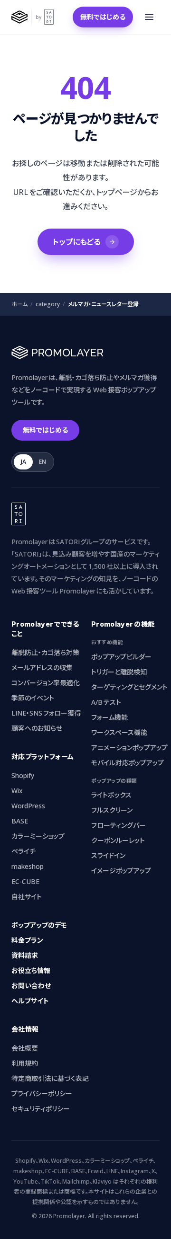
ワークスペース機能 (119, 732)
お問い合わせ (31, 985)
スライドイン (108, 855)
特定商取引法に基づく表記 (50, 1078)
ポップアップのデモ (39, 924)
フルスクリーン (112, 809)
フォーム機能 (109, 717)
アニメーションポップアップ (129, 747)
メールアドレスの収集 (42, 667)
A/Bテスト (106, 702)
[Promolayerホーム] (19, 17)
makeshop (27, 866)
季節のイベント (32, 697)
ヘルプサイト (30, 1000)
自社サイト (26, 896)
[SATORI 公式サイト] (49, 17)
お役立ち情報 (30, 970)
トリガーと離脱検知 (119, 671)
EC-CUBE (25, 881)
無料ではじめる (102, 16)
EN (42, 462)
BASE (19, 820)
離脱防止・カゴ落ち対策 (45, 652)
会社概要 (24, 1048)
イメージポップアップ (121, 870)
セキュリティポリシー (40, 1108)
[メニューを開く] (149, 17)
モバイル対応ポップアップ (127, 762)
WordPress (28, 805)
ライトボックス (111, 794)
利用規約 (24, 1063)
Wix (17, 790)
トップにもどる (77, 242)
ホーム (19, 304)
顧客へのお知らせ (36, 728)
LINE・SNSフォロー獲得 (46, 712)
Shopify (22, 775)
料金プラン (27, 940)
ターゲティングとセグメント (129, 686)
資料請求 (24, 955)
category (48, 304)
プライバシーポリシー (41, 1093)
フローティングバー (118, 825)
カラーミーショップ (38, 836)
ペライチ (23, 851)
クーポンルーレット (118, 840)
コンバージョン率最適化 (45, 682)
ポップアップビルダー (121, 656)
